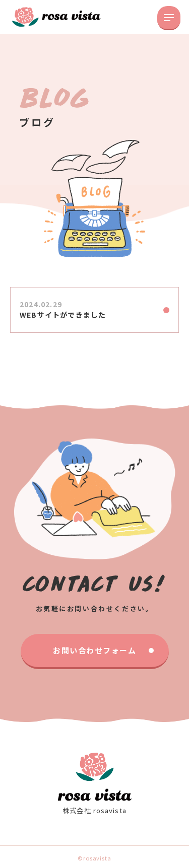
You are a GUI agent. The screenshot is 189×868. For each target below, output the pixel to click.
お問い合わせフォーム (94, 650)
